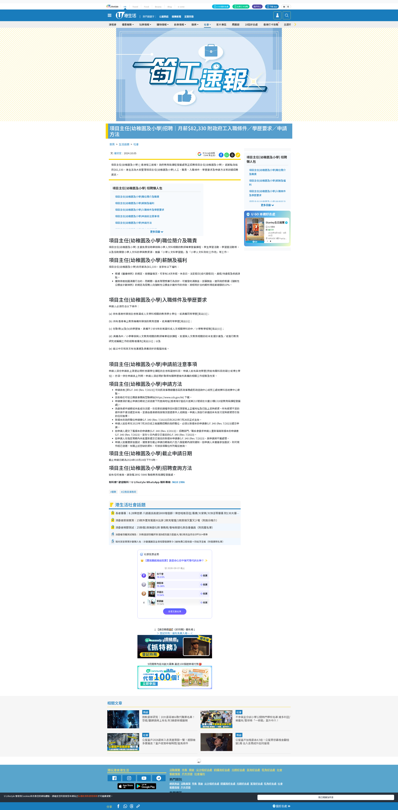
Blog (170, 6)
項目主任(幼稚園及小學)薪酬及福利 (134, 203)
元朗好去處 (238, 770)
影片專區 (221, 24)
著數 (114, 491)
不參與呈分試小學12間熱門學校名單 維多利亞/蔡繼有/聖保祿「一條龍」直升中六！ (263, 718)
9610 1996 (178, 482)
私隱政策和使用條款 (88, 796)
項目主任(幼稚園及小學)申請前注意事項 (137, 216)
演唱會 (112, 24)
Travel (135, 6)
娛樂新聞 (176, 16)
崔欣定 (118, 153)
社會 (136, 144)
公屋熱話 (164, 16)
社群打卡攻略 (242, 6)
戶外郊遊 (187, 774)
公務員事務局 (129, 491)
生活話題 (124, 144)
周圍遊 (235, 24)
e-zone (181, 6)
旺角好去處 (268, 770)
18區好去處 (251, 24)
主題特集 (289, 24)
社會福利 (199, 774)
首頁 (112, 144)
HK (125, 6)
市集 (184, 770)
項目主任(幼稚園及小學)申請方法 (133, 223)
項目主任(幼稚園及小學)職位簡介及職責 (137, 196)
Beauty (158, 6)
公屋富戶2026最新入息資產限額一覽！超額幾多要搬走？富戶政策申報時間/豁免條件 (168, 741)
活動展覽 (174, 770)
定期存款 (189, 16)
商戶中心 (257, 6)
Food (146, 6)
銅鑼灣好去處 (222, 770)
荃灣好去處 (253, 770)
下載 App (273, 6)
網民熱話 (174, 783)
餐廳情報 (174, 774)
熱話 (145, 712)
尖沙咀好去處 (204, 770)
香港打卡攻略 (270, 24)
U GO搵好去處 (222, 6)
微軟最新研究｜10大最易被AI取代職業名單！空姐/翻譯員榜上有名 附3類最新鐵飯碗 (168, 718)
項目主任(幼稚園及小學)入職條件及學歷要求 (139, 209)
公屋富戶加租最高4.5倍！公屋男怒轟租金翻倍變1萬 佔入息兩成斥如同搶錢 (262, 741)
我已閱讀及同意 (325, 797)
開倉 (191, 770)
